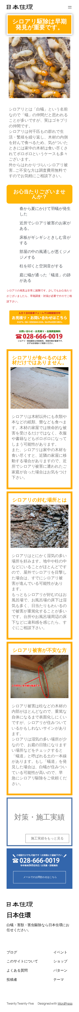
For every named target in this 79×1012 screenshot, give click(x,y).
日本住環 (19, 915)
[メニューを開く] (69, 7)
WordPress (65, 1003)
